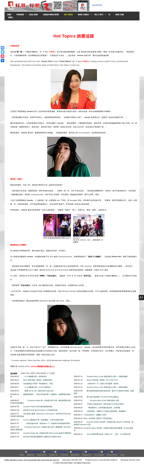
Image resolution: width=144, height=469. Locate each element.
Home (22, 455)
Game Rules (41, 455)
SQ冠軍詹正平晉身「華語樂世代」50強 (38, 384)
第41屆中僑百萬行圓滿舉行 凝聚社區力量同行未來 (42, 437)
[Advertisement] (74, 24)
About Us (30, 455)
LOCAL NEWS (33, 14)
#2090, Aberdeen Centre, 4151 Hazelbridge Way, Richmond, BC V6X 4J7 (31, 460)
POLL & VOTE (98, 14)
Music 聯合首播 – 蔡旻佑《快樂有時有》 (38, 380)
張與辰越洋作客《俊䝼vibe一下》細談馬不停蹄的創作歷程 (48, 423)
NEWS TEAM (119, 14)
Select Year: (25, 373)
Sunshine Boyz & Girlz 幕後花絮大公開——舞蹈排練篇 (107, 387)
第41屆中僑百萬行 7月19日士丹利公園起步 (103, 397)
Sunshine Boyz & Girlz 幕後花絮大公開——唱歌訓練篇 (107, 376)
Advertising (75, 455)
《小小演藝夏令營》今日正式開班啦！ (37, 387)
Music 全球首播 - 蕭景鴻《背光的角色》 (98, 418)
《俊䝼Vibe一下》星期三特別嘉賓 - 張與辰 (102, 384)
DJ (109, 14)
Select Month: (41, 373)
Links (122, 455)
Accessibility (99, 455)
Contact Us (53, 455)
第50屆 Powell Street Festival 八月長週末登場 (40, 410)
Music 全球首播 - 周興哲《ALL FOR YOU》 (103, 380)
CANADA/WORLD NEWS (51, 14)
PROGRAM (20, 14)
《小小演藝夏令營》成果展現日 (35, 376)
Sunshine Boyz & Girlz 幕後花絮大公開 (104, 400)
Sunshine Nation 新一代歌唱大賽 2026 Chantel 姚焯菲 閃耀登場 (47, 433)
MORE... (11, 17)
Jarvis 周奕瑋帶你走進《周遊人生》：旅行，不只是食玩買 (108, 434)
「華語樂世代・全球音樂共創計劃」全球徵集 (103, 408)
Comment (64, 455)
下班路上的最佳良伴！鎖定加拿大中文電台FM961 (105, 404)
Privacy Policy (112, 455)
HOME (9, 14)
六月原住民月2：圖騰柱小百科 (94, 415)
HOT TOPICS (68, 14)
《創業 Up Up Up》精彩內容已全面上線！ (39, 391)
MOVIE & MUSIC (83, 14)
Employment (87, 455)
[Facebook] (2, 48)
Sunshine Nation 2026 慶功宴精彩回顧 (37, 406)
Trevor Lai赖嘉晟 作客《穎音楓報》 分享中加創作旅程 (43, 420)
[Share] (2, 60)
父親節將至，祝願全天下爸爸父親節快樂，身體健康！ (107, 411)
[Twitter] (2, 52)
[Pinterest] (2, 56)
